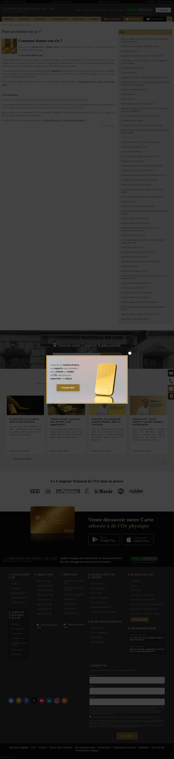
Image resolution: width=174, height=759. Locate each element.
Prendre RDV (68, 387)
